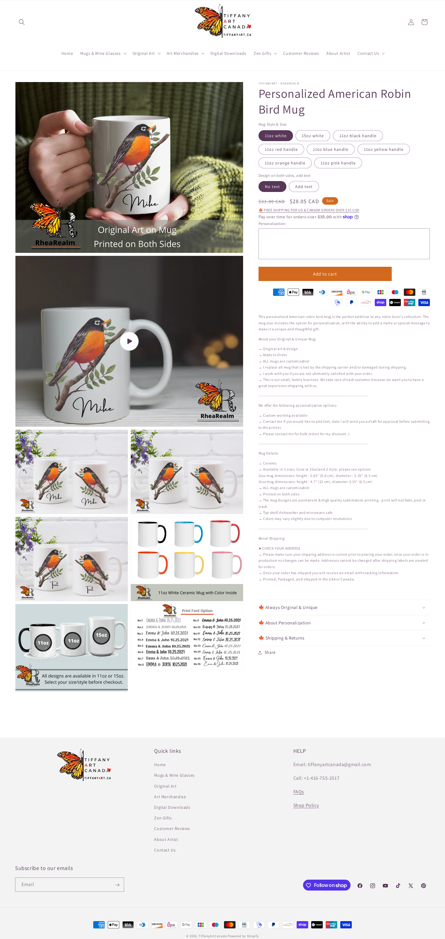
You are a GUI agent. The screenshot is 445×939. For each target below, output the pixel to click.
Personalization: (272, 223)
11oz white (276, 135)
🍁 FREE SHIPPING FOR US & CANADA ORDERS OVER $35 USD (309, 210)
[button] (21, 22)
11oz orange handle (285, 163)
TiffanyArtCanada (213, 936)
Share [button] (270, 652)
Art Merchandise (170, 796)
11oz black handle (358, 135)
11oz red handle (281, 149)
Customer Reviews (172, 829)
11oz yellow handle (384, 149)
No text (272, 186)
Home (160, 765)
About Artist (166, 839)
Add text (304, 186)
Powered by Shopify (243, 936)
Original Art (165, 786)
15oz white (313, 135)
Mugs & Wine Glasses (174, 775)
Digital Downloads (172, 807)
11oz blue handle (330, 149)
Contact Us (165, 850)
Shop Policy (306, 805)
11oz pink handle (338, 163)
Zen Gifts (163, 818)
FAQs (298, 792)
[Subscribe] (117, 885)
